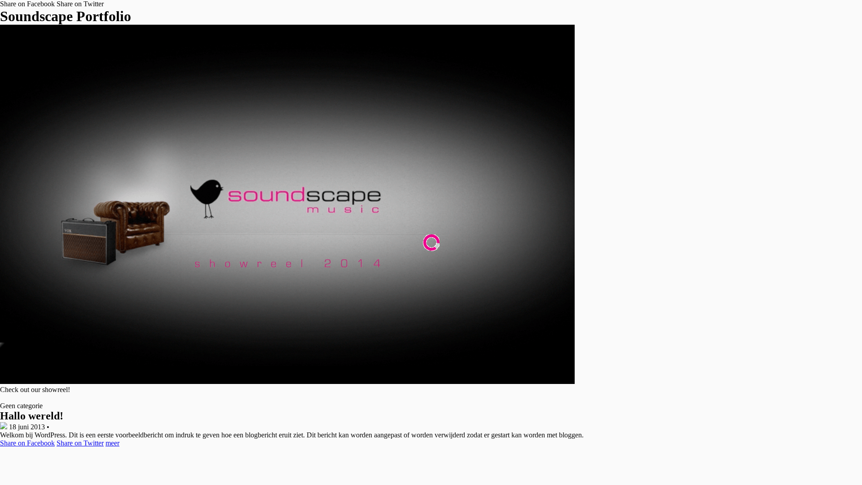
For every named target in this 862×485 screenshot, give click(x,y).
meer (112, 443)
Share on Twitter (80, 4)
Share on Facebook (27, 4)
